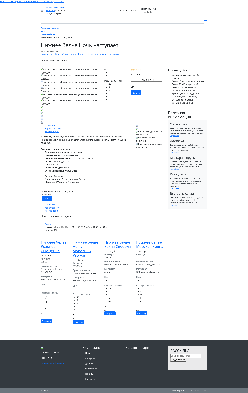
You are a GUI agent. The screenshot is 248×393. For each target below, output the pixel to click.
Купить (136, 92)
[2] (134, 69)
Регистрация (59, 7)
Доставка (90, 363)
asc (42, 66)
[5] (140, 69)
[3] (136, 69)
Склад (48, 224)
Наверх (44, 390)
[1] (132, 69)
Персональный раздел (52, 362)
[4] (138, 69)
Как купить (90, 358)
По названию (47, 54)
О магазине (91, 368)
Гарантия (90, 373)
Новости (89, 353)
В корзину (46, 321)
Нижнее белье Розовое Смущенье (54, 246)
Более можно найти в (32, 1)
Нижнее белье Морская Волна (149, 244)
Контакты (90, 379)
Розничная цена (115, 54)
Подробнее (174, 135)
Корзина (50, 10)
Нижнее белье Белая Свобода (117, 244)
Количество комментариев (92, 54)
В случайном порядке (66, 54)
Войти (49, 7)
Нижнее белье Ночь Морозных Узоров (85, 249)
